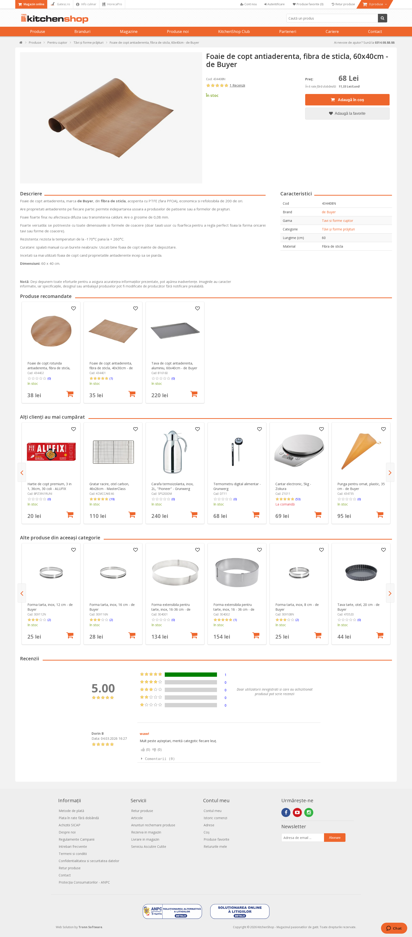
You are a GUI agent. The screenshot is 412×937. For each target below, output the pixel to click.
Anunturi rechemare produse (153, 825)
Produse (37, 31)
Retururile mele (215, 846)
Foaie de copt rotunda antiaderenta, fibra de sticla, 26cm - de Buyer (48, 368)
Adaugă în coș (350, 100)
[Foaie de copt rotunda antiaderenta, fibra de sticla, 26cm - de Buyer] (51, 331)
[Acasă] (21, 43)
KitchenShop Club (234, 31)
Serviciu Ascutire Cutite (148, 846)
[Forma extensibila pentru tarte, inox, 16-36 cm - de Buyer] (175, 573)
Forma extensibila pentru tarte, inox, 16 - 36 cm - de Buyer (233, 609)
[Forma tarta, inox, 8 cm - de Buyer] (299, 573)
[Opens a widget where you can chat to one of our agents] (394, 929)
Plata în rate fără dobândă (79, 818)
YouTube (297, 812)
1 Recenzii (237, 85)
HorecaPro (114, 4)
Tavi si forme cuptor (337, 220)
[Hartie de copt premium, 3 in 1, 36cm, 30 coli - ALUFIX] (51, 452)
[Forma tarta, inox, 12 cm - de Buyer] (51, 573)
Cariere (332, 31)
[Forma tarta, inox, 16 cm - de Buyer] (113, 573)
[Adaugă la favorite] (73, 308)
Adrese (209, 825)
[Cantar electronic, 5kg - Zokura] (299, 452)
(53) (297, 499)
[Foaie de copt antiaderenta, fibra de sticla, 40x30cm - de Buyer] (113, 331)
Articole (137, 818)
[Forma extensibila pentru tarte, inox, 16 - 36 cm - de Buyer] (237, 573)
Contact (375, 31)
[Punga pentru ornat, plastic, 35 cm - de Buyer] (361, 452)
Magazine (129, 31)
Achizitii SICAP (69, 825)
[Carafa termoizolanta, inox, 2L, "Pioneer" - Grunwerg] (175, 452)
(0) (49, 378)
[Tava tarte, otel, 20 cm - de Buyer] (361, 573)
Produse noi (178, 31)
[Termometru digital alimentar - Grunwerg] (237, 452)
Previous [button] (22, 472)
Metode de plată (71, 810)
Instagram (308, 812)
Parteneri (287, 31)
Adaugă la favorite (350, 113)
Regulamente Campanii (76, 839)
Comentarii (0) (160, 759)
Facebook (285, 812)
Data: (96, 738)
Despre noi (67, 832)
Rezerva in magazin (146, 832)
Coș (207, 832)
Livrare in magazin (145, 839)
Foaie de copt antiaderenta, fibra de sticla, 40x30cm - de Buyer (111, 368)
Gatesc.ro (63, 4)
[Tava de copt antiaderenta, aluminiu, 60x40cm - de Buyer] (175, 331)
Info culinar (88, 4)
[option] (51, 352)
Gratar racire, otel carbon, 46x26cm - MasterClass (109, 486)
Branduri (82, 31)
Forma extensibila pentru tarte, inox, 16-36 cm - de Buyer (171, 609)
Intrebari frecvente (73, 846)
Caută (382, 18)
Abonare (334, 837)
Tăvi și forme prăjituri (338, 229)
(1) (111, 378)
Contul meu (212, 810)
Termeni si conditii (73, 853)
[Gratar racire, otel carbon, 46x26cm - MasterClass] (113, 452)
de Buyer (329, 212)
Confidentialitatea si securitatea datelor (89, 861)
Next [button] (390, 472)
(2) (49, 620)
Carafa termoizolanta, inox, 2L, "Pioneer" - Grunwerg (172, 486)
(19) (111, 499)
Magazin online (33, 4)
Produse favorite (216, 839)
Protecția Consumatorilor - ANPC (84, 882)
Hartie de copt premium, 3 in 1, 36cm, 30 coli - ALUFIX (49, 486)
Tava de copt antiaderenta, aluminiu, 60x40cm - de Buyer (174, 365)
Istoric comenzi (215, 818)
